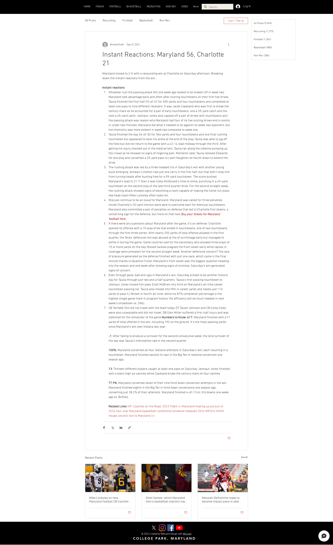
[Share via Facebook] (104, 427)
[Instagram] (162, 527)
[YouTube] (179, 527)
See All (244, 457)
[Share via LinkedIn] (121, 427)
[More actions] (229, 45)
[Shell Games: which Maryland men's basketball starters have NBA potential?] (167, 478)
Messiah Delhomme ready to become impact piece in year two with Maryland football (221, 500)
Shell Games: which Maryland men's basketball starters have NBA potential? (166, 500)
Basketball (146, 20)
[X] (153, 527)
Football (127, 20)
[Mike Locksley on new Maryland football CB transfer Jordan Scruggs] (110, 478)
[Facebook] (170, 527)
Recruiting (109, 20)
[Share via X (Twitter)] (112, 427)
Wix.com (187, 533)
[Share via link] (129, 427)
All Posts (90, 20)
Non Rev (165, 20)
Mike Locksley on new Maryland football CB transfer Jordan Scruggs (109, 500)
